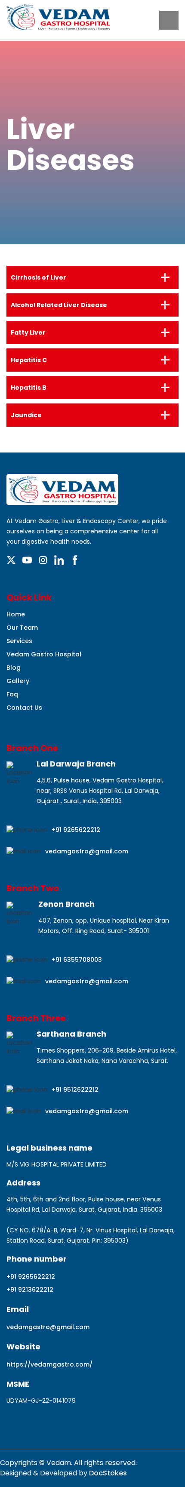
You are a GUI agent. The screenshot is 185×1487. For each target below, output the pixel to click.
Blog (13, 667)
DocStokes (107, 1473)
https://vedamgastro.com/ (49, 1364)
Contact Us (24, 707)
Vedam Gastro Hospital (43, 654)
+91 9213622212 (29, 1289)
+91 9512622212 (75, 1089)
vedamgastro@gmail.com (86, 851)
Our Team (22, 627)
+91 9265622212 (76, 829)
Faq (12, 694)
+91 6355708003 (77, 959)
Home (15, 614)
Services (19, 641)
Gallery (17, 681)
